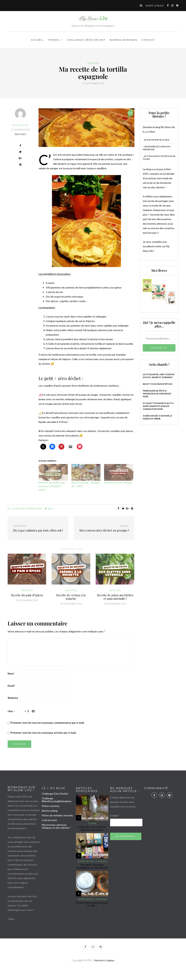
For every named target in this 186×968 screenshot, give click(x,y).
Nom (11, 673)
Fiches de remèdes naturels (57, 815)
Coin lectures (49, 820)
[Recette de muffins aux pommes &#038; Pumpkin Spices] (53, 472)
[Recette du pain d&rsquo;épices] (118, 472)
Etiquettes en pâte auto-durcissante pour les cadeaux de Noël (158, 406)
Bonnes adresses (123, 39)
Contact (148, 39)
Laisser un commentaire (26, 508)
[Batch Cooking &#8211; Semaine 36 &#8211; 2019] (86, 472)
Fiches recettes (51, 805)
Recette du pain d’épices (118, 482)
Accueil (37, 39)
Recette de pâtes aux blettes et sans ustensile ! (115, 596)
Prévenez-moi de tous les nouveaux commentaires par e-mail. (47, 722)
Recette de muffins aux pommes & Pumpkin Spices (52, 486)
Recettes (93, 63)
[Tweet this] (20, 152)
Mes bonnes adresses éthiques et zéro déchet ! (56, 826)
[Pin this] (20, 165)
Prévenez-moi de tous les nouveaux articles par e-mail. (43, 732)
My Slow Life (20, 125)
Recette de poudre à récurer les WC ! (92, 904)
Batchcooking (49, 810)
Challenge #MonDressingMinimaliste (56, 800)
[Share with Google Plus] (20, 158)
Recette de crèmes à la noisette (71, 596)
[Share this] (20, 146)
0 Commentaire (20, 129)
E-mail (114, 815)
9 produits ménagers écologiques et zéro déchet (92, 866)
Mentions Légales (104, 960)
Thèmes (53, 39)
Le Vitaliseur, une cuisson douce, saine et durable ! (158, 376)
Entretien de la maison (92, 861)
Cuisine (92, 823)
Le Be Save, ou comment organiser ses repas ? (92, 828)
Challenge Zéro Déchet (86, 39)
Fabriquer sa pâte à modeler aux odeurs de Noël (157, 393)
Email (11, 685)
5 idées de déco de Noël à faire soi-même (157, 417)
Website (13, 697)
